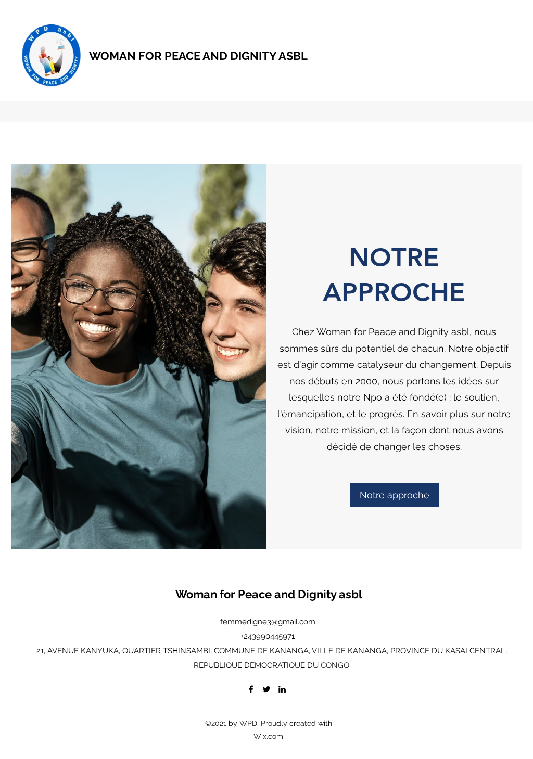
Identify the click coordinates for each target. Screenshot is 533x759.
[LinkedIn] (282, 689)
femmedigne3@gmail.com (267, 621)
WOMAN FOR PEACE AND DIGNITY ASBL (198, 55)
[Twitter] (266, 689)
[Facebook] (251, 689)
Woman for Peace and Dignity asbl (268, 594)
